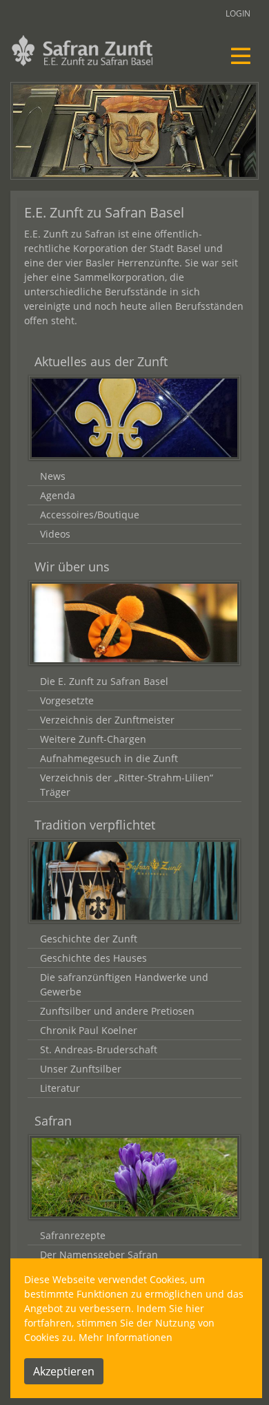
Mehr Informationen (125, 1337)
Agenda (57, 495)
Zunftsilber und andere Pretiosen (117, 1010)
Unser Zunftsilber (80, 1068)
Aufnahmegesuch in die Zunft (109, 758)
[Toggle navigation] (241, 56)
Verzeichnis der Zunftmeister (107, 719)
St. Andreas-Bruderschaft (98, 1049)
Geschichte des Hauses (93, 957)
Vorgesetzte (67, 700)
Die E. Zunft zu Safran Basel (104, 681)
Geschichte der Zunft (88, 938)
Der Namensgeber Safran (99, 1254)
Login (238, 13)
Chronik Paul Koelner (88, 1030)
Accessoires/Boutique (89, 514)
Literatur (60, 1088)
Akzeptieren (63, 1371)
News (53, 476)
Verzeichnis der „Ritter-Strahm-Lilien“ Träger (126, 785)
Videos (55, 533)
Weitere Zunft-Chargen (93, 739)
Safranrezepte (73, 1235)
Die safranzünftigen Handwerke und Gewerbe (124, 984)
